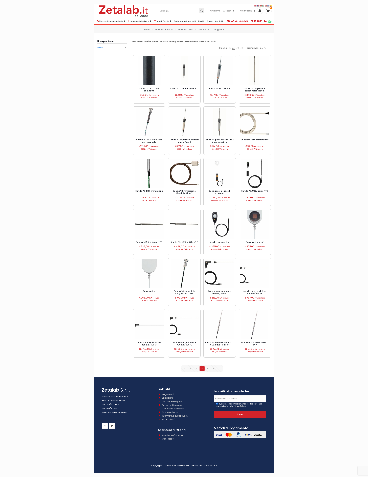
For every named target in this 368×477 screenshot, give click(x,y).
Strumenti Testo (185, 29)
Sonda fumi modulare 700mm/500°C (184, 343)
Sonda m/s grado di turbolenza (219, 192)
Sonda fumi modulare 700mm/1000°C (254, 292)
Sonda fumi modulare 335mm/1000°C (219, 292)
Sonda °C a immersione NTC (184, 88)
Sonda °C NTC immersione (255, 139)
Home (147, 29)
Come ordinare (170, 412)
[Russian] (268, 5)
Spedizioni (167, 397)
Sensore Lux (149, 291)
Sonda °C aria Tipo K (219, 88)
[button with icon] (105, 426)
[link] (229, 48)
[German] (260, 5)
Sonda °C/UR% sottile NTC (184, 242)
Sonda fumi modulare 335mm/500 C (149, 343)
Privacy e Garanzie (172, 404)
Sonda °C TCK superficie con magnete (149, 140)
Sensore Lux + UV (254, 242)
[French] (258, 5)
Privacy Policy (239, 406)
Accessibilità (168, 419)
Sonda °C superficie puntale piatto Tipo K (184, 140)
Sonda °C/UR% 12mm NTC (254, 191)
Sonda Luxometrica (219, 242)
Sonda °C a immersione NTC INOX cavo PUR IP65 (219, 343)
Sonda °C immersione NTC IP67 (255, 343)
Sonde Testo (203, 29)
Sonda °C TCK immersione (149, 191)
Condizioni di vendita (173, 408)
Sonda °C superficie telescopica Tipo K (254, 89)
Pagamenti (168, 394)
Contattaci (168, 438)
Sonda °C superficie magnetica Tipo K (184, 292)
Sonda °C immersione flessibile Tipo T (184, 192)
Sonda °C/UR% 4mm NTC (149, 242)
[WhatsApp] (270, 21)
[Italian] (263, 5)
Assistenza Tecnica (172, 435)
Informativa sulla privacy (175, 415)
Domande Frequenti (172, 401)
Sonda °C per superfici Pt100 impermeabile (219, 140)
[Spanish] (271, 5)
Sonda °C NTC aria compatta (149, 89)
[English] (255, 5)
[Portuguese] (266, 5)
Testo (100, 47)
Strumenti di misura (164, 29)
